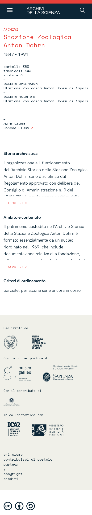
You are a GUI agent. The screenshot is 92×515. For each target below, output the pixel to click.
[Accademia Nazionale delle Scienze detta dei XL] (17, 342)
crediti (11, 479)
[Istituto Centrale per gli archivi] (12, 429)
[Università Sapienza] (61, 373)
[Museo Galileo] (23, 373)
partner (11, 464)
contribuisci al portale (28, 459)
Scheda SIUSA (17, 127)
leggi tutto (17, 203)
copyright (13, 474)
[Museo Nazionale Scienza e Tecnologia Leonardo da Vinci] (41, 342)
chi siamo (13, 454)
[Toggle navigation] (10, 10)
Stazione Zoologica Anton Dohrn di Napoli (46, 87)
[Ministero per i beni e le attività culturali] (42, 429)
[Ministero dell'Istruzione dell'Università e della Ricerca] (16, 401)
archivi (11, 29)
